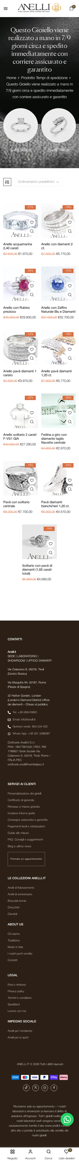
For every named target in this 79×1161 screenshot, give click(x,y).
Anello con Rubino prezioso (16, 309)
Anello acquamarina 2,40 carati (17, 246)
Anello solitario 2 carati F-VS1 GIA (19, 436)
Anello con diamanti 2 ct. (57, 246)
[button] (71, 9)
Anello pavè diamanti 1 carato (19, 373)
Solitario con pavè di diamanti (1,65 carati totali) (37, 569)
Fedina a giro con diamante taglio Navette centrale (54, 438)
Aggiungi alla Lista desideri (32, 222)
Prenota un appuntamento (26, 859)
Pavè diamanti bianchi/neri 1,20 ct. (55, 504)
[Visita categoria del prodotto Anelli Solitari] (20, 125)
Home (11, 78)
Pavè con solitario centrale (16, 504)
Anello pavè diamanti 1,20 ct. (56, 373)
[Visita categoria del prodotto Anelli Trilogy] (58, 125)
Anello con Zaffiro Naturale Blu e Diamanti (58, 309)
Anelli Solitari (21, 149)
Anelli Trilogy (59, 149)
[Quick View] (32, 231)
